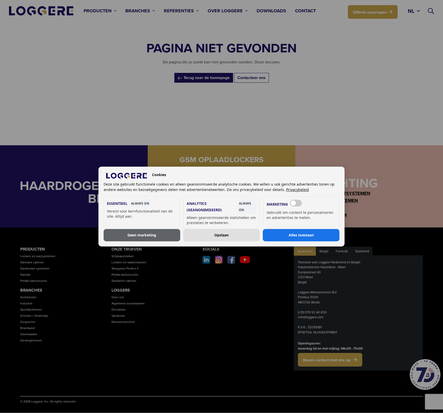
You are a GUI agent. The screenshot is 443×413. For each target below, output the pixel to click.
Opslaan (221, 235)
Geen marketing (141, 235)
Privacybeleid (297, 189)
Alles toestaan (301, 235)
